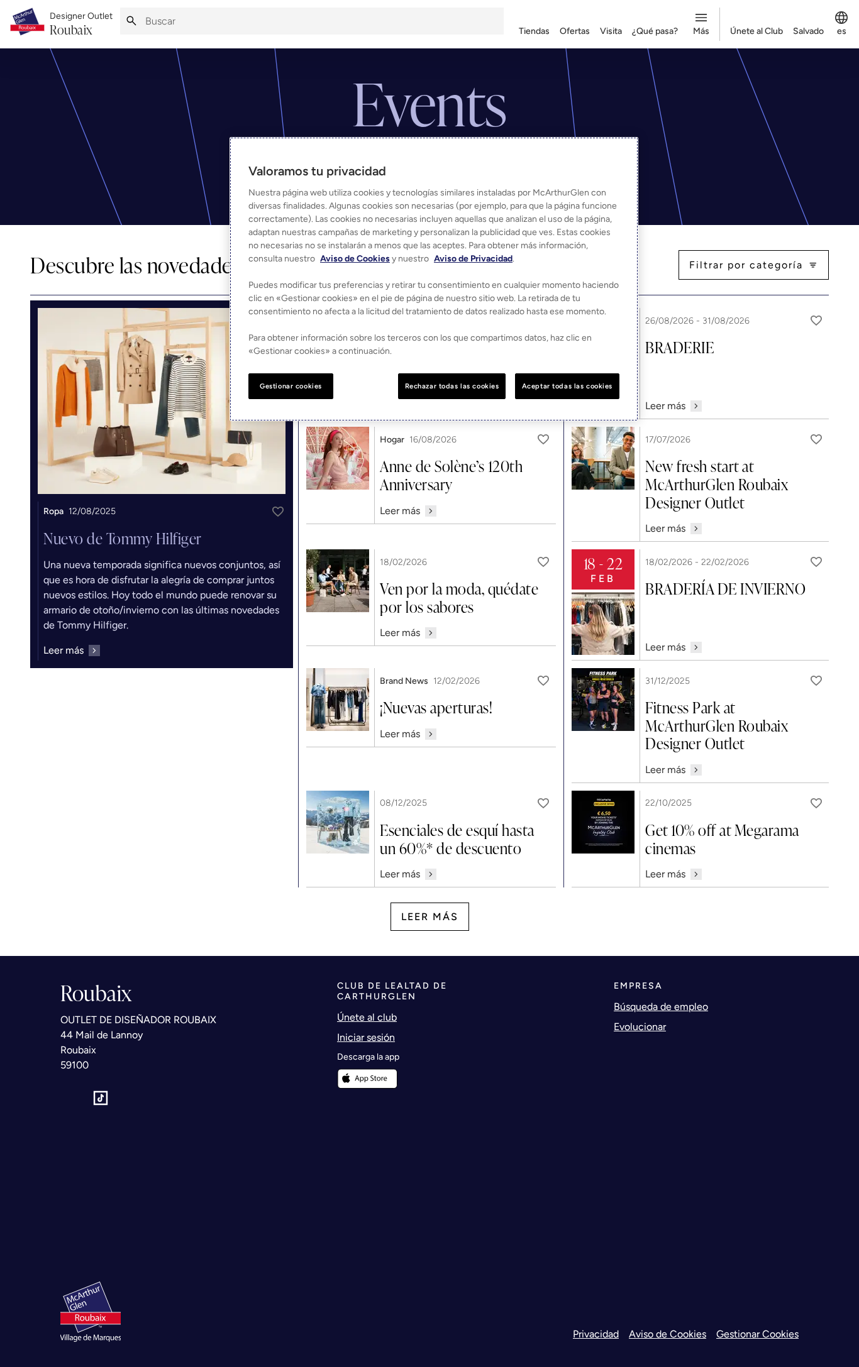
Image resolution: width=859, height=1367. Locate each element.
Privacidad (596, 1334)
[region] (434, 279)
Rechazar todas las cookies (452, 386)
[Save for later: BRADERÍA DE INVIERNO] (816, 561)
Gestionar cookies (291, 386)
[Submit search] (131, 21)
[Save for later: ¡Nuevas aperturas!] (543, 680)
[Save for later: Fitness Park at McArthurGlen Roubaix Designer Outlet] (816, 680)
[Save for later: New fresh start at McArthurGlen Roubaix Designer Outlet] (816, 439)
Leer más (429, 917)
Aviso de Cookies (667, 1334)
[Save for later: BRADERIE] (816, 320)
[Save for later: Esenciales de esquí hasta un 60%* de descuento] (543, 803)
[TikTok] (101, 1098)
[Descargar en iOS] (367, 1078)
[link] (81, 24)
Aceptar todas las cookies (567, 386)
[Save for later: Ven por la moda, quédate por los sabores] (543, 561)
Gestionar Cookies (757, 1334)
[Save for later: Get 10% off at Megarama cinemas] (816, 803)
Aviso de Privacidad (473, 258)
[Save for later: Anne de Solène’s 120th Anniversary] (543, 439)
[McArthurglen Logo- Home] (27, 24)
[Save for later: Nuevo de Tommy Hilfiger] (277, 511)
